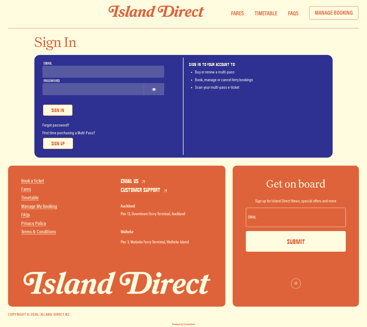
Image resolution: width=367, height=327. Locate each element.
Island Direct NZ (55, 314)
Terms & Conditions (38, 231)
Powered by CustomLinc (183, 324)
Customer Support (140, 190)
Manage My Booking (39, 206)
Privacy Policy (33, 223)
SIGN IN (57, 110)
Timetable (30, 197)
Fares (26, 188)
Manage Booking (334, 12)
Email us (129, 181)
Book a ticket (32, 180)
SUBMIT (296, 241)
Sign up (58, 143)
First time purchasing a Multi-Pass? (68, 133)
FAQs (25, 214)
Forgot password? (55, 125)
